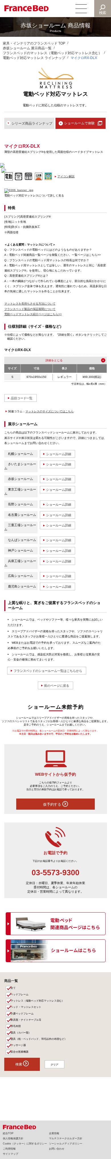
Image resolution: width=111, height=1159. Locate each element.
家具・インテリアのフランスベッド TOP (34, 43)
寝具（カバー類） (21, 1032)
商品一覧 (11, 980)
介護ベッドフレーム (22, 1013)
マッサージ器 (18, 1045)
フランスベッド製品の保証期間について (30, 309)
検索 (102, 13)
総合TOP (8, 1133)
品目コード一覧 (22, 398)
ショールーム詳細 (58, 454)
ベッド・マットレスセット (26, 1007)
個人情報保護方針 (13, 1138)
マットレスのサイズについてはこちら (49, 411)
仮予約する (53, 804)
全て (13, 987)
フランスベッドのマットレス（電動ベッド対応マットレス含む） (52, 53)
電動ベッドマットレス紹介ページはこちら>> (33, 314)
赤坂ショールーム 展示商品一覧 (27, 48)
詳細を (50, 360)
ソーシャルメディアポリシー (65, 1143)
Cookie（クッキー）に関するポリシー (25, 1143)
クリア (54, 1064)
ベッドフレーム (19, 994)
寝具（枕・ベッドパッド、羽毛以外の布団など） (39, 1039)
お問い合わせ (56, 1148)
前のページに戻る (56, 685)
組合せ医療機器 (19, 1051)
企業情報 (54, 1133)
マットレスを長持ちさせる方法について (30, 303)
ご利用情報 (9, 1148)
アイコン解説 (66, 176)
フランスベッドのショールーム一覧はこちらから (48, 670)
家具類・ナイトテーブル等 (26, 1019)
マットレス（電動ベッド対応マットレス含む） (37, 1000)
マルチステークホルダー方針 (65, 1138)
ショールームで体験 (79, 123)
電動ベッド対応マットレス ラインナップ (34, 58)
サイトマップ (10, 1153)
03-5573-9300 (55, 872)
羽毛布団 (16, 1026)
